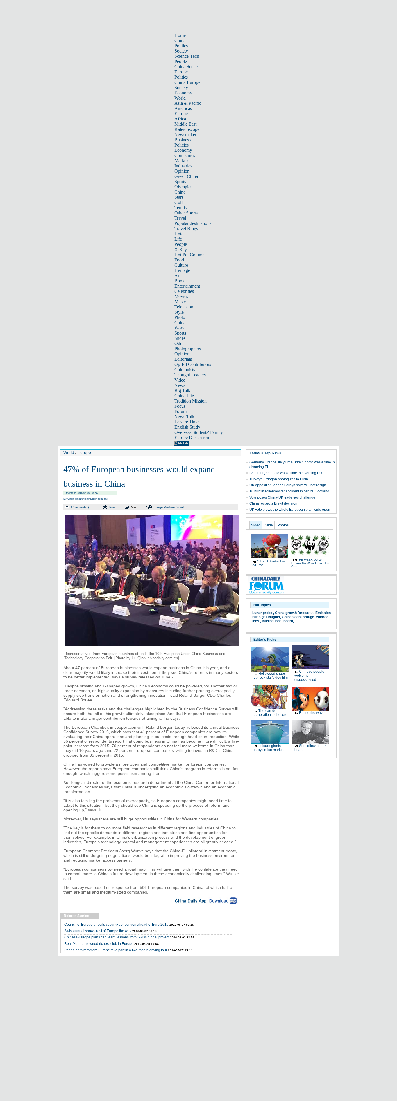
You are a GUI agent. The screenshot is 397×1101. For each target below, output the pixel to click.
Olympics (183, 186)
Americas (183, 108)
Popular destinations (192, 223)
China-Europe (187, 82)
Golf (178, 202)
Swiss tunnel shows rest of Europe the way (97, 931)
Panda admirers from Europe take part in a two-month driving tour (115, 950)
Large (159, 507)
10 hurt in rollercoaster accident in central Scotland (289, 491)
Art (177, 275)
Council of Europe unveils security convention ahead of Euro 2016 (116, 925)
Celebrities (184, 291)
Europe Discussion (191, 437)
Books (180, 280)
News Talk (184, 416)
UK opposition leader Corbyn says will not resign (287, 485)
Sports (180, 181)
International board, (278, 621)
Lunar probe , (263, 613)
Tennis (180, 207)
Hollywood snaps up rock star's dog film (271, 676)
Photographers (187, 348)
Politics (181, 45)
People (180, 61)
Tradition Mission (190, 400)
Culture (181, 265)
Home (180, 35)
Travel (180, 218)
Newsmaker (185, 134)
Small (180, 507)
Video (179, 380)
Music (180, 301)
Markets (181, 160)
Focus (179, 406)
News (179, 385)
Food (179, 259)
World (180, 97)
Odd (178, 343)
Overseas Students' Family (198, 432)
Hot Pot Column (189, 254)
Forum (180, 411)
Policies (181, 144)
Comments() (80, 507)
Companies (184, 155)
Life (178, 239)
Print (112, 507)
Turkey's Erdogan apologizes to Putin (278, 479)
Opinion (181, 171)
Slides (179, 338)
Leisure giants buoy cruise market (269, 748)
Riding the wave (312, 713)
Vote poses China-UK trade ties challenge (282, 497)
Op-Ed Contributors (192, 364)
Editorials (183, 359)
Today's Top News (265, 453)
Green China (186, 176)
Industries (183, 165)
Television (183, 306)
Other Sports (186, 212)
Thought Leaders (190, 374)
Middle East (185, 124)
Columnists (184, 369)
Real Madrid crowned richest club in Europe (98, 944)
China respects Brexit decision (273, 503)
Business (182, 139)
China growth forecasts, (294, 613)
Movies (181, 296)
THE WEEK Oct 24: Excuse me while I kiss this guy (310, 563)
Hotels (180, 233)
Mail (133, 507)
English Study (187, 427)
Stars (178, 197)
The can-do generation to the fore (270, 713)
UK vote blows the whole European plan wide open (289, 510)
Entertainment (187, 286)
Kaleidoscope (186, 129)
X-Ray (180, 249)
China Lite (184, 395)
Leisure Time (186, 421)
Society (181, 50)
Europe (181, 71)
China (179, 40)
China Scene (186, 66)
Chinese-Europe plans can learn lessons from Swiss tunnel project (116, 937)
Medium (169, 507)
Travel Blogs (186, 228)
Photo (179, 317)
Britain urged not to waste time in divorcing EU (285, 473)
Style (179, 312)
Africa (180, 118)
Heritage (182, 270)
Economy (183, 92)
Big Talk (182, 390)
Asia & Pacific (187, 103)
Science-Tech (186, 56)
